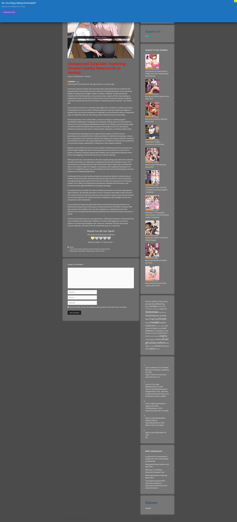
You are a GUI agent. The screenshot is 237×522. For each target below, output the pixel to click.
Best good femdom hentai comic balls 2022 (157, 97)
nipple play (162, 333)
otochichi (152, 336)
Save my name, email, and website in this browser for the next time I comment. (98, 307)
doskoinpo (152, 312)
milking (159, 328)
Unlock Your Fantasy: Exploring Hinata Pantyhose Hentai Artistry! (90, 249)
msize (154, 331)
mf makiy (153, 328)
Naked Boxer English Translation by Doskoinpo (154, 143)
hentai (72, 247)
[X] (148, 36)
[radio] (93, 238)
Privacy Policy (155, 519)
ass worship (150, 304)
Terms (163, 519)
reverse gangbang (150, 339)
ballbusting (160, 304)
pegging (163, 335)
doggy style (163, 309)
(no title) (155, 432)
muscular (159, 331)
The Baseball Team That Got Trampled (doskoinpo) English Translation (156, 189)
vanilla (157, 349)
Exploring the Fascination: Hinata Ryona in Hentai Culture (87, 251)
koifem (162, 326)
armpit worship (163, 301)
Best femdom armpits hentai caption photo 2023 (155, 284)
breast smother (161, 306)
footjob (162, 318)
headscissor (150, 325)
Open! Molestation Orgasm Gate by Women (155, 420)
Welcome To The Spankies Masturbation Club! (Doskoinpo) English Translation (157, 214)
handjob (154, 322)
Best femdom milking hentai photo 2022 (155, 166)
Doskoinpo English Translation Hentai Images (156, 239)
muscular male (154, 333)
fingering (154, 319)
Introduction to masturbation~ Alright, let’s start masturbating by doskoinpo (156, 73)
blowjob (147, 306)
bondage (153, 306)
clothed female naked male (152, 309)
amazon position (151, 301)
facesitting (150, 315)
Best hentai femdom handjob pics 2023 (156, 261)
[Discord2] (146, 36)
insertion (158, 326)
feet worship (161, 316)
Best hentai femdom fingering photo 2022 (156, 120)
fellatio (147, 319)
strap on (159, 346)
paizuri (157, 336)
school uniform (157, 342)
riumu (158, 339)
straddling (152, 346)
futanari (147, 323)
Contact (169, 519)
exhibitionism (162, 312)
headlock (163, 323)
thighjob (152, 348)
